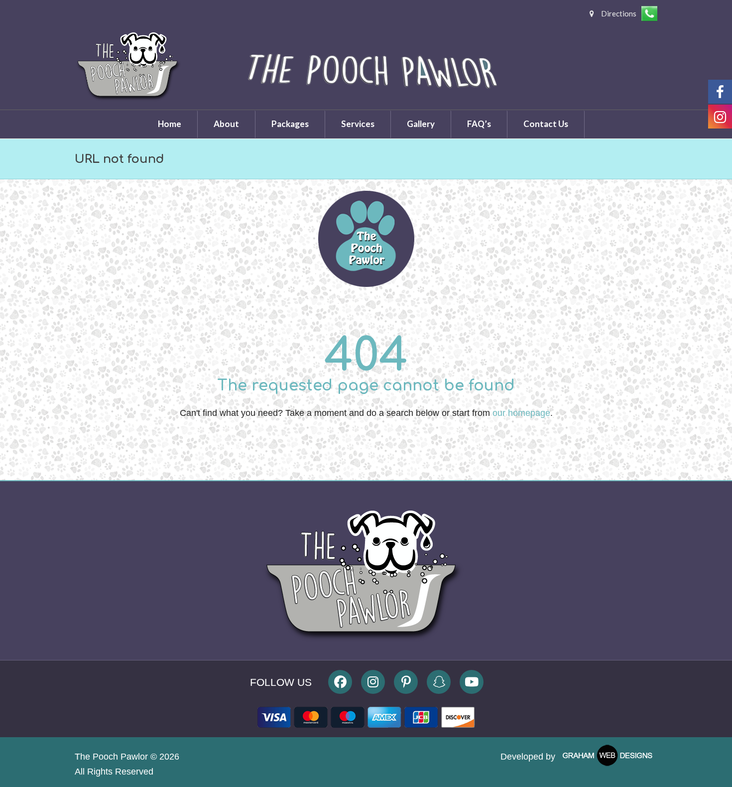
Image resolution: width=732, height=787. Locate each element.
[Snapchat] (439, 682)
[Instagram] (373, 682)
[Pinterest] (406, 682)
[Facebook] (340, 682)
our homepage (521, 413)
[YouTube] (472, 682)
